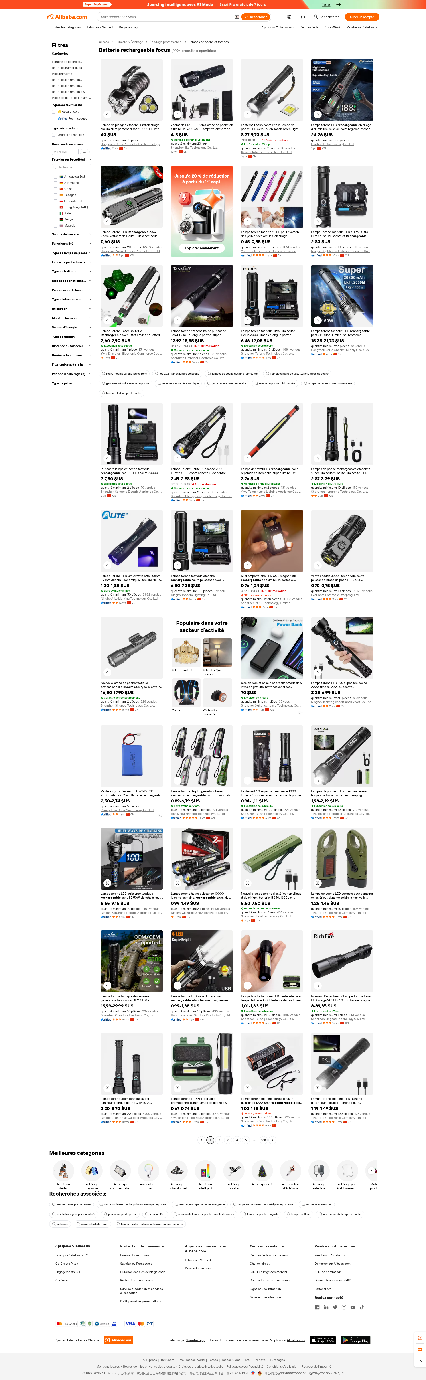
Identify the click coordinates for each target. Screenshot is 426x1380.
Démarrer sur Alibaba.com (333, 1263)
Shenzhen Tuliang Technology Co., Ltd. (267, 353)
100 (263, 1140)
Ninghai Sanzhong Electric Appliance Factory (131, 912)
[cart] (303, 17)
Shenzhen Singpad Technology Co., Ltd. (128, 705)
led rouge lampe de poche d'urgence (202, 1204)
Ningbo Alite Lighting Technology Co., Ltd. (129, 598)
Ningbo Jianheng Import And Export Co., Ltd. (341, 702)
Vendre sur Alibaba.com (331, 1255)
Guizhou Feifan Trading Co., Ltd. (332, 144)
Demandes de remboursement (271, 1280)
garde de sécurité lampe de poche (127, 383)
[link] (420, 1338)
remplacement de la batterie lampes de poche (299, 373)
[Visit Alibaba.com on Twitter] (335, 1307)
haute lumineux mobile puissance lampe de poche (135, 1204)
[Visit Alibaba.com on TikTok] (361, 1307)
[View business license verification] (253, 1373)
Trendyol (260, 1360)
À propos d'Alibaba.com (72, 1246)
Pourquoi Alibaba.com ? (71, 1255)
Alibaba (104, 42)
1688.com (167, 1360)
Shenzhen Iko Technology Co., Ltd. (194, 147)
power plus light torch (94, 1224)
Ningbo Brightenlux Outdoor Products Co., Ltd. (342, 251)
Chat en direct (260, 1263)
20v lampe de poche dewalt (74, 1204)
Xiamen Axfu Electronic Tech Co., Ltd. (266, 152)
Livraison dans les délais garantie (142, 1272)
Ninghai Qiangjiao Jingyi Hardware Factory (199, 912)
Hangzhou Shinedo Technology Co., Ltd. (198, 813)
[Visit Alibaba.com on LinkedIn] (326, 1307)
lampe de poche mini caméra (277, 383)
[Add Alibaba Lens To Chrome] (118, 1340)
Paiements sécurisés (134, 1255)
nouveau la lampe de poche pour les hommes (206, 1214)
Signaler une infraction (265, 1297)
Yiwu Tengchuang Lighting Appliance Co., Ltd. (272, 491)
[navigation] (71, 591)
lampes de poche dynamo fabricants (235, 373)
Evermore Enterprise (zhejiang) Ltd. (335, 595)
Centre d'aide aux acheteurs (269, 1255)
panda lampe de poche (122, 1214)
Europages (277, 1360)
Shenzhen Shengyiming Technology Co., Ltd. (201, 496)
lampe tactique (300, 1214)
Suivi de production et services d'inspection (141, 1291)
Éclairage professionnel (166, 42)
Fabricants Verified (198, 1260)
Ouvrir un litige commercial (268, 1272)
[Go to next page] (272, 1140)
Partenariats (323, 1289)
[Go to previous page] (201, 1140)
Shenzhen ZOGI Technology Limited (265, 603)
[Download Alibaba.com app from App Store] (323, 1340)
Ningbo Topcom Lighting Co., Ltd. (194, 595)
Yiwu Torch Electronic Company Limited (268, 251)
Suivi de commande (328, 1272)
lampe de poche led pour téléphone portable (265, 1204)
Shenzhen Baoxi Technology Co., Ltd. (266, 916)
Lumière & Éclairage (129, 42)
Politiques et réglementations (140, 1301)
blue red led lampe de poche (124, 393)
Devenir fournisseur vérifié (333, 1280)
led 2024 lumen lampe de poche (179, 373)
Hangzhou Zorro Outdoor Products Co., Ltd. (130, 251)
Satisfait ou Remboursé (136, 1263)
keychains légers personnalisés (76, 1214)
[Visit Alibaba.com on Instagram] (344, 1307)
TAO (247, 1360)
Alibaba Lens (75, 1340)
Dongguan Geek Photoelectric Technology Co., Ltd (132, 144)
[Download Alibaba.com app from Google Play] (356, 1340)
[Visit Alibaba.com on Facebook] (317, 1307)
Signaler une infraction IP (267, 1289)
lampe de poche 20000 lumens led (330, 383)
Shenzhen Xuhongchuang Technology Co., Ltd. (272, 705)
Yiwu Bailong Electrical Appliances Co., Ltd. (340, 813)
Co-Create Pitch (66, 1263)
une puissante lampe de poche (342, 1214)
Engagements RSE (68, 1272)
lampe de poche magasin (262, 1214)
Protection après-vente (136, 1280)
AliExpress (150, 1360)
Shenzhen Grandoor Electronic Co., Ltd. (198, 358)
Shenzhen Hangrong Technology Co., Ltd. (339, 491)
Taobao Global (231, 1360)
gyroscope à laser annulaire (229, 383)
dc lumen (62, 1224)
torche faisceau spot (319, 1204)
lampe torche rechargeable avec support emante (152, 1224)
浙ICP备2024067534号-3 (326, 1373)
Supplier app (195, 1340)
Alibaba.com (296, 1340)
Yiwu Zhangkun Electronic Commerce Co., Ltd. (132, 353)
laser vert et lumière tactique (180, 383)
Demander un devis (198, 1268)
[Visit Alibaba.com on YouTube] (352, 1307)
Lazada (213, 1360)
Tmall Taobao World (191, 1360)
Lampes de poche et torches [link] (209, 42)
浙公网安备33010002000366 (285, 1373)
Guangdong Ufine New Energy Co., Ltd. (127, 810)
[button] (236, 17)
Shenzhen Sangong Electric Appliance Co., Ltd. (132, 491)
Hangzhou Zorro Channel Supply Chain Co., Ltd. (342, 350)
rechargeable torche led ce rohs (126, 373)
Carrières (61, 1280)
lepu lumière (157, 1214)
